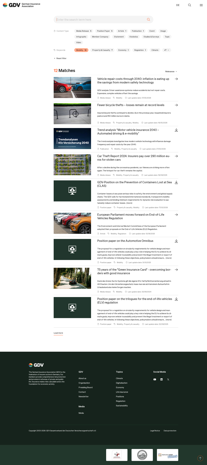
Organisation (84, 383)
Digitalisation (121, 383)
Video (78, 42)
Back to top (200, 458)
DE (177, 5)
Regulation (140, 50)
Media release (83, 31)
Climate (155, 50)
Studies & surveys (151, 36)
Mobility (81, 50)
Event (152, 31)
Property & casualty (102, 50)
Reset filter (61, 58)
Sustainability (122, 405)
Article (122, 31)
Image (163, 31)
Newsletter (84, 396)
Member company (100, 36)
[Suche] (21, 5)
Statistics (133, 36)
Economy (123, 50)
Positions (120, 396)
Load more (58, 333)
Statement (119, 36)
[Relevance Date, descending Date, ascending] (168, 71)
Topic (167, 36)
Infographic (81, 36)
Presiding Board (85, 387)
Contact (82, 392)
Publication (138, 31)
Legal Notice (155, 430)
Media (81, 413)
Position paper (104, 31)
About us (82, 378)
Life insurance (122, 392)
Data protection (170, 430)
